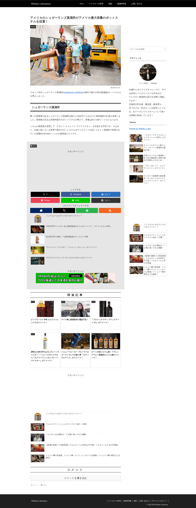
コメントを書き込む (75, 478)
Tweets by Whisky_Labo (140, 129)
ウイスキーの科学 (114, 501)
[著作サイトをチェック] (41, 210)
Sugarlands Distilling (73, 92)
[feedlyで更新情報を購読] (87, 210)
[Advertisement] (75, 169)
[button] (105, 200)
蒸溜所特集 (127, 501)
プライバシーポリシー (159, 501)
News (34, 146)
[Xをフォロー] (64, 210)
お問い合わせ (144, 501)
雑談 (135, 501)
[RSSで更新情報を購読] (110, 210)
